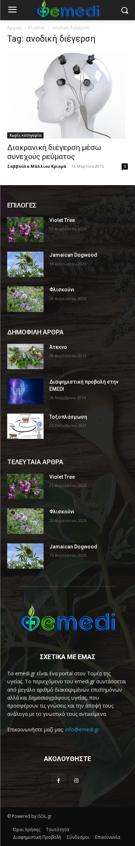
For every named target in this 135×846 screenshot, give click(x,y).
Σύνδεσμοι (78, 837)
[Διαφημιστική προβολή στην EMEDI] (25, 391)
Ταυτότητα (57, 829)
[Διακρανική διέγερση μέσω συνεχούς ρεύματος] (67, 94)
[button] (124, 10)
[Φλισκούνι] (25, 299)
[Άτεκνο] (25, 356)
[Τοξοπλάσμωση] (25, 426)
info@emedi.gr (82, 729)
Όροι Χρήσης (26, 829)
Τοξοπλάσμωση (68, 417)
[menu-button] (12, 10)
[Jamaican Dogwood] (25, 264)
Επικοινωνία (107, 837)
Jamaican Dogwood (73, 255)
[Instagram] (76, 780)
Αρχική (14, 28)
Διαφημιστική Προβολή (37, 837)
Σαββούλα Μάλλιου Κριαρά (36, 166)
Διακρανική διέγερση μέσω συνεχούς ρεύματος (54, 152)
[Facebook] (58, 780)
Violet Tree (62, 220)
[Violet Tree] (25, 229)
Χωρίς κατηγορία (25, 135)
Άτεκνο (58, 347)
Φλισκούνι (62, 289)
